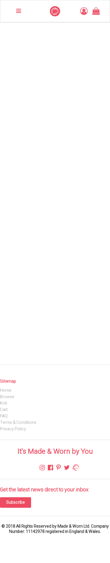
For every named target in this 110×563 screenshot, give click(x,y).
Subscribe (15, 502)
